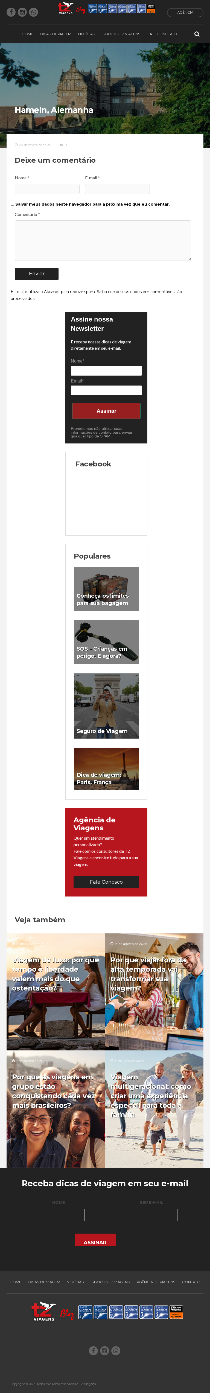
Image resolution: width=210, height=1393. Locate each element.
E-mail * (92, 177)
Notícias (86, 34)
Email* (77, 381)
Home (27, 34)
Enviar (37, 274)
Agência (185, 12)
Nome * (22, 177)
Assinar (106, 411)
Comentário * (27, 214)
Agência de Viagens (156, 1282)
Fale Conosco (162, 34)
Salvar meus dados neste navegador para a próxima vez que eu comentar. (92, 204)
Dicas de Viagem (55, 34)
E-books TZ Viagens (121, 34)
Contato (191, 1282)
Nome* (77, 361)
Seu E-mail (151, 1202)
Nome (58, 1202)
